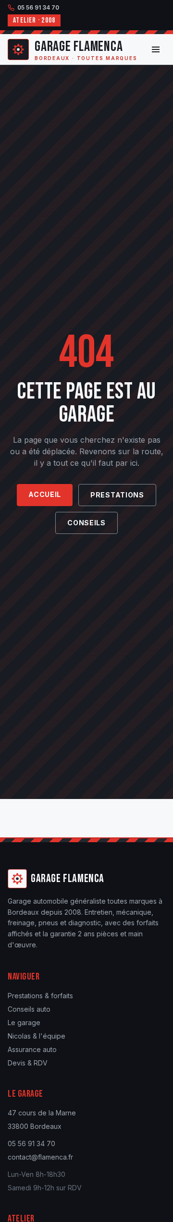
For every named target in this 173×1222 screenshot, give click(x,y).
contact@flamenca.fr (40, 1157)
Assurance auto (32, 1049)
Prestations (117, 495)
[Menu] (155, 49)
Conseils (86, 523)
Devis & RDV (28, 1063)
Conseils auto (29, 1009)
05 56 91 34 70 (38, 7)
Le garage (24, 1022)
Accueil (44, 494)
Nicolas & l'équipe (36, 1036)
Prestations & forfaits (40, 996)
